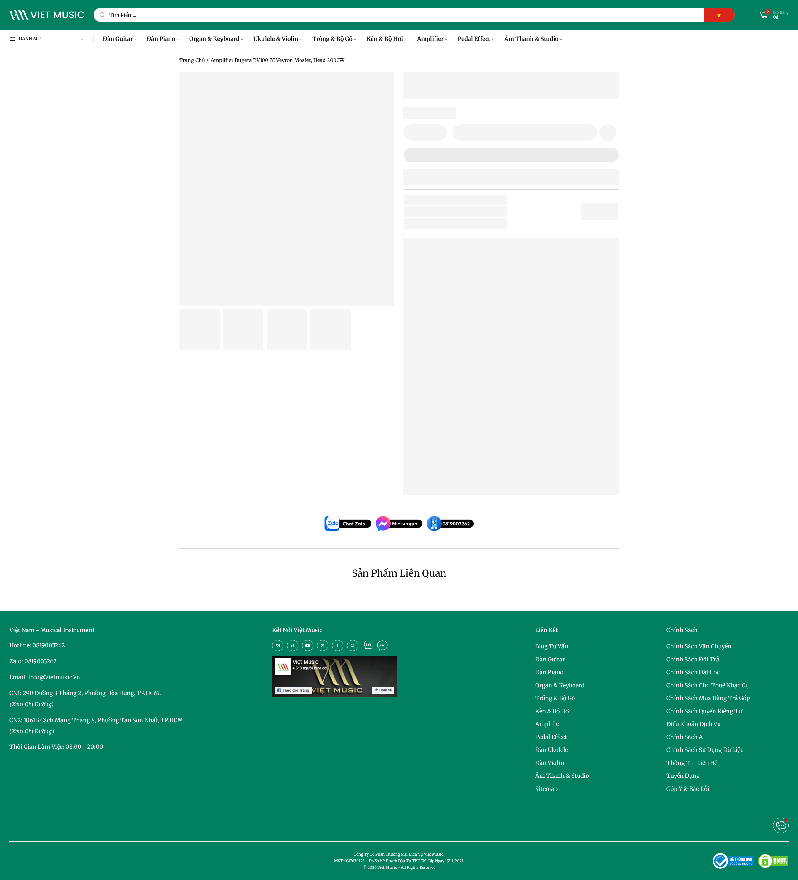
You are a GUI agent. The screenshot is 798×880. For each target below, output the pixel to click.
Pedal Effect (551, 737)
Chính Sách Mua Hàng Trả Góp (708, 698)
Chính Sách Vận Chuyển (698, 646)
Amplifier (548, 724)
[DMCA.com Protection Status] (773, 861)
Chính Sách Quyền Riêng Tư (704, 711)
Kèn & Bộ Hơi (553, 711)
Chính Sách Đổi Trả (692, 659)
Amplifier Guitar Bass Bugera (459, 460)
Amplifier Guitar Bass (477, 223)
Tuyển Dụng (683, 775)
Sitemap (546, 788)
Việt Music (454, 347)
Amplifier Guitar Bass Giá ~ (472, 470)
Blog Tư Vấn (551, 646)
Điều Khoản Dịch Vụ (693, 724)
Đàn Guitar (550, 659)
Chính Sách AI (685, 737)
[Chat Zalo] (367, 645)
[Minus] (411, 132)
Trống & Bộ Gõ (555, 698)
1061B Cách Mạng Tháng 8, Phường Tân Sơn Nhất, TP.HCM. (104, 720)
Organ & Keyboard (559, 685)
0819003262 (48, 645)
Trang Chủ (192, 60)
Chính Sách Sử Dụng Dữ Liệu (705, 749)
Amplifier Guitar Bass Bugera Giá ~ (482, 480)
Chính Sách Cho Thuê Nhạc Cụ (707, 685)
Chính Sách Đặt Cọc (693, 672)
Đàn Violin (549, 762)
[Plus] (438, 132)
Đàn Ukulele (551, 749)
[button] (608, 132)
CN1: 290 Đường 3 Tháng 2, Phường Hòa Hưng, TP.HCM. (85, 693)
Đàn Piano (549, 672)
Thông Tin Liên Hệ (691, 762)
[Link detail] (277, 645)
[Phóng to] (382, 85)
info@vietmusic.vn (54, 677)
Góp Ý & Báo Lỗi (687, 788)
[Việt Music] (46, 15)
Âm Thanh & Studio (562, 775)
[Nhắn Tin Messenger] (382, 645)
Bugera (452, 211)
